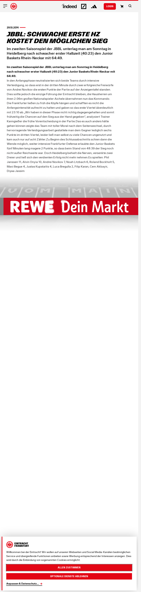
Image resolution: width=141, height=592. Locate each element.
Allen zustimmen (69, 567)
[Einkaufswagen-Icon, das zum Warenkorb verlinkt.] (121, 6)
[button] (130, 5)
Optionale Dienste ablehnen (69, 576)
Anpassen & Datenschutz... (22, 583)
